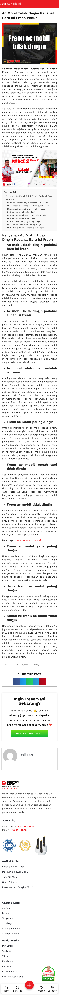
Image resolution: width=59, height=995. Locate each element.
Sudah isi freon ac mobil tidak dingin (27, 228)
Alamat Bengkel (11, 933)
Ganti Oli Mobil (10, 882)
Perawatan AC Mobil (13, 866)
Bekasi (5, 913)
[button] (16, 681)
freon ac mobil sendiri (28, 540)
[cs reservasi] (48, 973)
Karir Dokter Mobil (12, 976)
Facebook (7, 961)
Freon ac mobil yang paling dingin (25, 221)
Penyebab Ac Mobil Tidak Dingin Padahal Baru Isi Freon (29, 198)
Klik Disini (8, 3)
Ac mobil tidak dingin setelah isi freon (27, 209)
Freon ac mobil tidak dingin (22, 218)
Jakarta (6, 908)
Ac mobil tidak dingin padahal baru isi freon (30, 203)
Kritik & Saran (9, 971)
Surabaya (7, 923)
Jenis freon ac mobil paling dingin (25, 225)
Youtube (6, 951)
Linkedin (7, 966)
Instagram (7, 945)
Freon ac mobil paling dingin (23, 212)
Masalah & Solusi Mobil (15, 871)
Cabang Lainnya (11, 928)
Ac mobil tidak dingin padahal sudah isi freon (31, 206)
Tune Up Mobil (10, 877)
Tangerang (8, 918)
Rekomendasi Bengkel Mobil (17, 887)
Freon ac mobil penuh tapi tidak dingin (28, 215)
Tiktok (5, 956)
